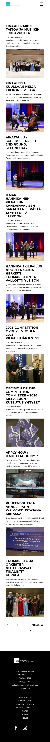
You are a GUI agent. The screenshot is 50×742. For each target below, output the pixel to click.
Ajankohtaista (25, 697)
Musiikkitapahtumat (25, 704)
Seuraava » (36, 627)
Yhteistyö (25, 714)
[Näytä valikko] (41, 3)
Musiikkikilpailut (25, 700)
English (25, 718)
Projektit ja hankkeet (25, 707)
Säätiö (25, 711)
